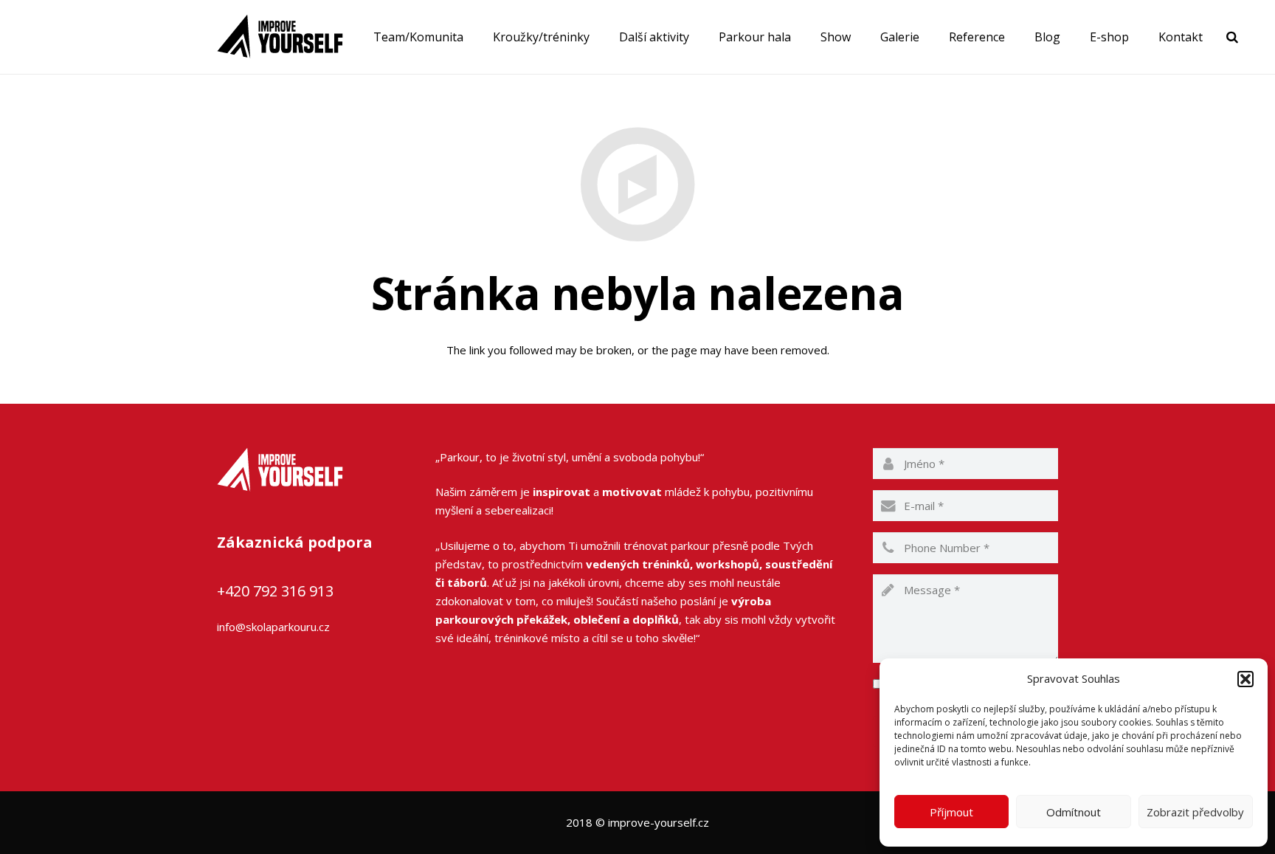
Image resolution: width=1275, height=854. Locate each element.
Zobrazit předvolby (1195, 812)
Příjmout (951, 812)
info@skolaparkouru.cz (273, 626)
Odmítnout (1073, 812)
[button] (1245, 679)
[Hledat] (1232, 36)
